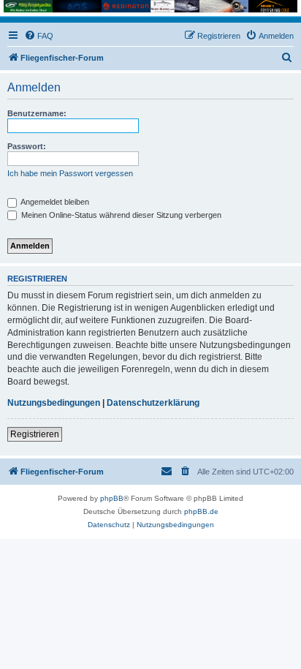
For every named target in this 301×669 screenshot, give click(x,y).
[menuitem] (38, 36)
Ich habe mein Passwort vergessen (70, 173)
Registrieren (34, 434)
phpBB (111, 498)
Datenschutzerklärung (153, 403)
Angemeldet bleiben (54, 201)
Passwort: (26, 146)
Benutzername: (36, 113)
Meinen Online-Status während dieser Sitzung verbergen (120, 215)
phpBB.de (201, 511)
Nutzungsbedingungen (53, 403)
